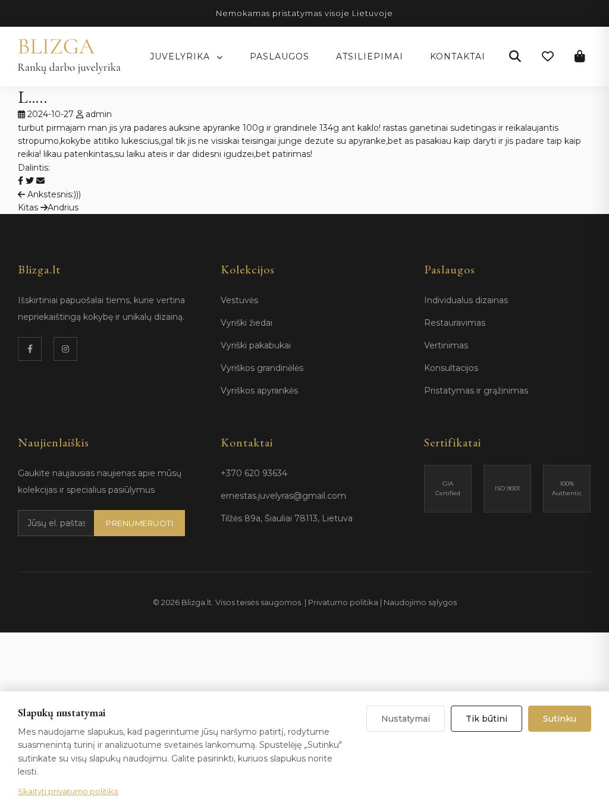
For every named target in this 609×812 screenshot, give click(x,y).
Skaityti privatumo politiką (68, 791)
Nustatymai (405, 718)
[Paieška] (515, 56)
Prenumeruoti (139, 523)
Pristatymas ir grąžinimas (476, 390)
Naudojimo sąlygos (420, 602)
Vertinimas (446, 345)
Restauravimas (454, 322)
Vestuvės (239, 300)
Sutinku (559, 718)
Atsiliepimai (369, 56)
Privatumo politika (343, 602)
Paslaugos (279, 56)
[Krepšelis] (580, 56)
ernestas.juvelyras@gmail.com (283, 495)
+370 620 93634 (254, 473)
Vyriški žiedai (246, 322)
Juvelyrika (181, 56)
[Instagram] (65, 349)
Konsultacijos (451, 368)
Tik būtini (486, 718)
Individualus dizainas (466, 300)
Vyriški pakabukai (256, 345)
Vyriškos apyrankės (259, 390)
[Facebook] (30, 349)
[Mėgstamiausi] (548, 56)
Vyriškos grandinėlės (262, 368)
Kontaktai (457, 56)
